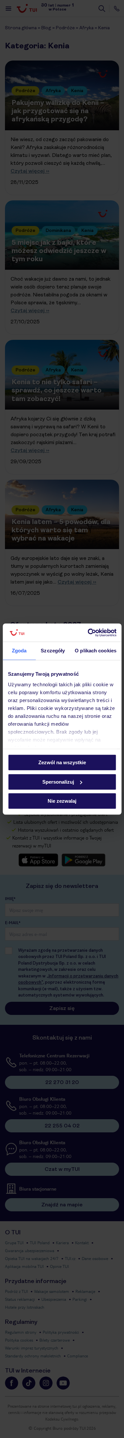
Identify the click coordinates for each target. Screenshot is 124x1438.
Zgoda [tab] (19, 650)
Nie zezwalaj (62, 801)
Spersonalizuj (58, 782)
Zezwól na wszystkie (62, 762)
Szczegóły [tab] (53, 650)
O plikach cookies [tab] (95, 650)
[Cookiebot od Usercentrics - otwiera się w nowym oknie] (88, 632)
